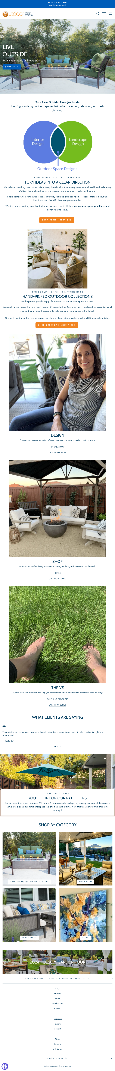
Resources (57, 1018)
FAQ (57, 988)
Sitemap (57, 1008)
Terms (57, 998)
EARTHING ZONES (57, 704)
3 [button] (61, 94)
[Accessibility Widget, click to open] (4, 1066)
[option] (57, 4)
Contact (57, 1028)
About (57, 1039)
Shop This (57, 67)
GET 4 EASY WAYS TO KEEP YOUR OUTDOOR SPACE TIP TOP (57, 979)
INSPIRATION (57, 446)
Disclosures (57, 1003)
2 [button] (54, 94)
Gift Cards (57, 1048)
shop (51, 318)
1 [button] (46, 94)
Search (57, 1043)
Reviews (57, 1023)
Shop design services (57, 220)
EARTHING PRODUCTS (57, 699)
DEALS (57, 572)
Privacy (57, 993)
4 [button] (69, 94)
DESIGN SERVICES (57, 452)
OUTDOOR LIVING (57, 578)
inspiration (20, 318)
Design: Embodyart (57, 1058)
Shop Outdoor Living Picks (56, 325)
